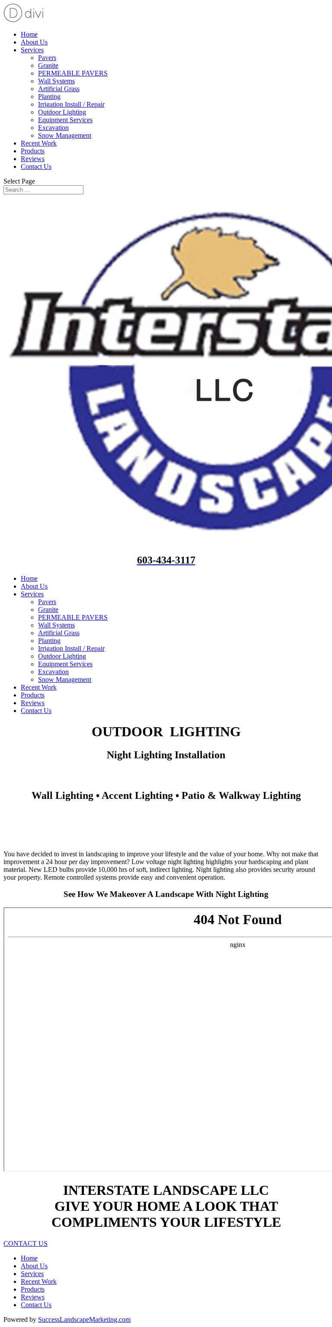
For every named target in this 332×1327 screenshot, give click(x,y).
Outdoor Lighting (62, 112)
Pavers (47, 57)
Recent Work (39, 143)
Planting (49, 96)
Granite (48, 65)
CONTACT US (25, 1243)
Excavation (53, 127)
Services (32, 50)
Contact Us (36, 166)
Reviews (33, 158)
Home (29, 34)
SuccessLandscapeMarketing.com (84, 1319)
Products (33, 151)
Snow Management (64, 135)
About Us (34, 42)
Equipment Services (65, 120)
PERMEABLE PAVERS (73, 73)
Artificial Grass (59, 88)
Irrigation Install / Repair (71, 104)
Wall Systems (56, 81)
